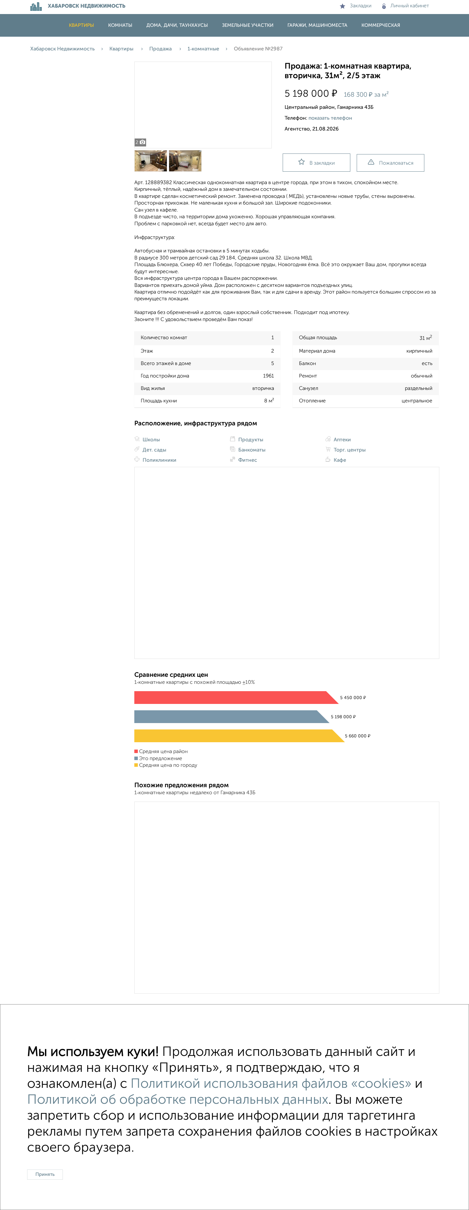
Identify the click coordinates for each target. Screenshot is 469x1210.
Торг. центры (349, 450)
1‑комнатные (203, 49)
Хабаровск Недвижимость (62, 49)
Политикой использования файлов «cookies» (271, 1084)
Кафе (339, 460)
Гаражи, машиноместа (317, 25)
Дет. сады (153, 450)
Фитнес (247, 460)
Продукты (250, 440)
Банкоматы (251, 450)
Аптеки (341, 440)
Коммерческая (380, 25)
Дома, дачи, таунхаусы (177, 25)
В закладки (322, 163)
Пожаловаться (396, 163)
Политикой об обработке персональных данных (177, 1100)
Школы (150, 440)
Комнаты (120, 25)
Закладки (360, 6)
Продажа (161, 49)
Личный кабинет (410, 6)
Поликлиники (158, 460)
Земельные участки (247, 25)
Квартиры (81, 25)
